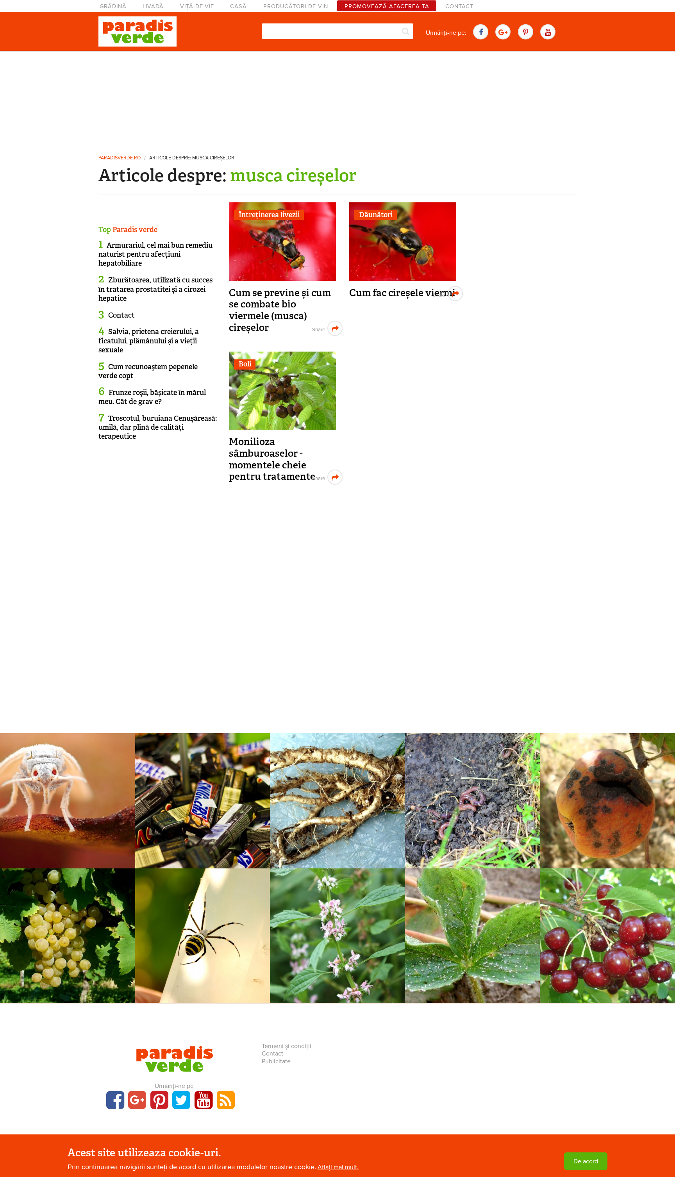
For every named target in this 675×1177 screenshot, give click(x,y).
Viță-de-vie (197, 6)
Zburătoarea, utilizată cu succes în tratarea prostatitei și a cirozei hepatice (155, 289)
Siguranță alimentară (202, 792)
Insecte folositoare (202, 927)
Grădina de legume (472, 792)
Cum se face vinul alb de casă (67, 945)
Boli (245, 364)
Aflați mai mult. (338, 1167)
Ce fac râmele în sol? (472, 806)
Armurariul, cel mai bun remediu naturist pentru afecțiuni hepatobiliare (155, 254)
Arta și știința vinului (67, 927)
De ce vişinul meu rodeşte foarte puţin (607, 945)
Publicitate (276, 1061)
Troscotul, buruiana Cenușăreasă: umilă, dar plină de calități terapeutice (157, 427)
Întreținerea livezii (269, 215)
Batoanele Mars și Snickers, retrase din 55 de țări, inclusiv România (202, 817)
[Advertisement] (337, 99)
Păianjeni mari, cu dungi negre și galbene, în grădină (202, 945)
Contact (459, 6)
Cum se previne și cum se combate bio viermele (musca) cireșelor (280, 310)
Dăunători (376, 215)
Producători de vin (295, 6)
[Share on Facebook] (317, 328)
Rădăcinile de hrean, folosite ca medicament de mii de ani (337, 817)
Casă (238, 6)
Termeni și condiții (286, 1046)
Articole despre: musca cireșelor (191, 158)
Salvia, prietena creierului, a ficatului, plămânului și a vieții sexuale (148, 341)
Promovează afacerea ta (387, 6)
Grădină (113, 6)
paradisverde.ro (119, 158)
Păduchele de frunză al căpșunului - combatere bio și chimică (472, 951)
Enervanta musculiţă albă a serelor (67, 811)
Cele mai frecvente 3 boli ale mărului (607, 811)
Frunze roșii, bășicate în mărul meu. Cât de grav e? (152, 397)
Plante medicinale (337, 792)
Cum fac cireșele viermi (402, 292)
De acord (585, 1161)
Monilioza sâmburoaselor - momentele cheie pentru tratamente (272, 459)
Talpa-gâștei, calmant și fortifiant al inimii (338, 945)
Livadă (153, 6)
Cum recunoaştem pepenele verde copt (148, 371)
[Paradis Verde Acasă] (137, 31)
